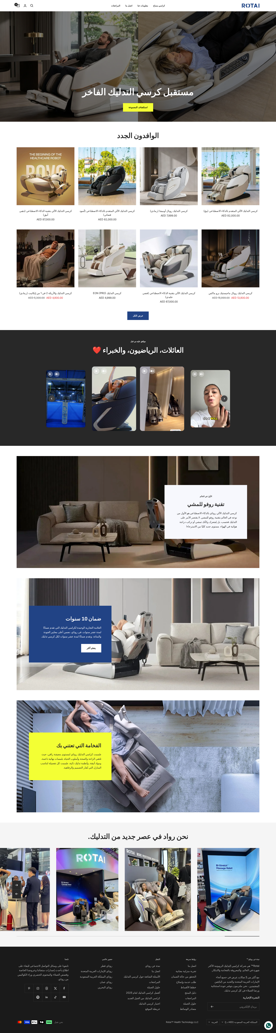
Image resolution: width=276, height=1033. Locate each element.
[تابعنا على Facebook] (64, 988)
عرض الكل (138, 315)
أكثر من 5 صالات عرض (243, 977)
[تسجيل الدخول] (25, 5)
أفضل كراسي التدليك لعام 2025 (143, 992)
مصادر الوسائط (188, 1008)
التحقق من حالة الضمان (183, 976)
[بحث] (31, 5)
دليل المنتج (190, 992)
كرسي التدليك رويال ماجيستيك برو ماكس (230, 293)
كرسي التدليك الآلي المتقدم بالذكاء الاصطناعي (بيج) (230, 211)
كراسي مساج (159, 5)
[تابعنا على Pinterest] (29, 988)
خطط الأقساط (188, 987)
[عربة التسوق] (18, 5)
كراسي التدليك (231, 965)
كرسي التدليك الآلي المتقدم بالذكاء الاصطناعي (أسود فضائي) (107, 212)
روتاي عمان (106, 982)
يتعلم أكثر (91, 648)
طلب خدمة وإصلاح (186, 982)
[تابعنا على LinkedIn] (46, 997)
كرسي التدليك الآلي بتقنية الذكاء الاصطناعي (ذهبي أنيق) (45, 212)
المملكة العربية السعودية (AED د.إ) (241, 1022)
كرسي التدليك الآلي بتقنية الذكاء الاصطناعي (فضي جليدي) (168, 295)
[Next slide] (224, 398)
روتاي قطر (106, 965)
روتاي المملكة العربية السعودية (96, 976)
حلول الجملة (189, 1003)
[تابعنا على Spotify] (37, 997)
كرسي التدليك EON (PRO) (107, 293)
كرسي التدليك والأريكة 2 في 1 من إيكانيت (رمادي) (45, 293)
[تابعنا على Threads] (46, 988)
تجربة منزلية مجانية (186, 971)
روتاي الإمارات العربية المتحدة (96, 971)
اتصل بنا (128, 5)
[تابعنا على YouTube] (64, 997)
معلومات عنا (143, 5)
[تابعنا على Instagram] (37, 988)
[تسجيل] (212, 1006)
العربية (214, 1022)
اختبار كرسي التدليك (149, 1003)
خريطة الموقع (152, 1008)
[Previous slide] (52, 398)
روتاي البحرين (105, 987)
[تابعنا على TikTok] (55, 997)
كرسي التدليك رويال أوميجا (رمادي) (169, 211)
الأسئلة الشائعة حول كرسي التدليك (142, 976)
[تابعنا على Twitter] (55, 988)
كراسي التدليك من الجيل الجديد (143, 998)
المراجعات (115, 5)
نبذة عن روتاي (152, 965)
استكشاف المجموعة (138, 107)
